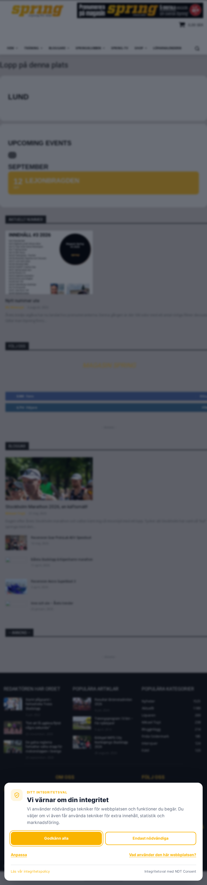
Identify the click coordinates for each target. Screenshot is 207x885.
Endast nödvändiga (150, 838)
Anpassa (19, 854)
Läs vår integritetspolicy (30, 871)
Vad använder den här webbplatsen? (162, 854)
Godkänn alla (56, 838)
